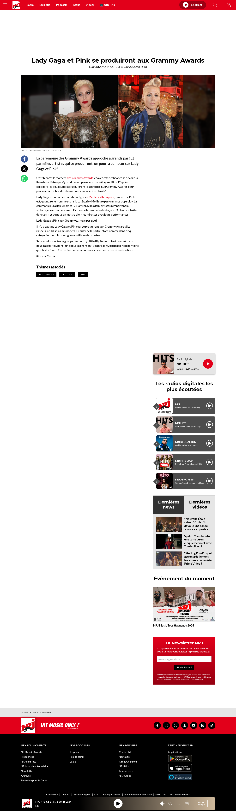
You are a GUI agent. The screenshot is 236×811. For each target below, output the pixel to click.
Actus (76, 4)
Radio (30, 4)
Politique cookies (112, 794)
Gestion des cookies (180, 794)
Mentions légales (82, 794)
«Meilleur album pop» (100, 197)
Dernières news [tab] (168, 504)
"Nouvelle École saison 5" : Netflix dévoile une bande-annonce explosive (196, 524)
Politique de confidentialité (138, 794)
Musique (44, 4)
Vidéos (90, 4)
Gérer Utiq (161, 794)
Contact (66, 794)
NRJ (177, 404)
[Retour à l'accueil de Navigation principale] (16, 5)
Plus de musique (201, 803)
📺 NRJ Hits (107, 4)
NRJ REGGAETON (185, 441)
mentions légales (174, 679)
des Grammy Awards (80, 178)
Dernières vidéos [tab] (199, 504)
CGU (96, 794)
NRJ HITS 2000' (184, 460)
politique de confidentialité (192, 679)
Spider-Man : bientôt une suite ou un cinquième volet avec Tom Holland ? (198, 541)
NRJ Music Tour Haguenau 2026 (173, 625)
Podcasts (61, 4)
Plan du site (52, 794)
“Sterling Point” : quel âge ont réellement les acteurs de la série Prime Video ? (198, 558)
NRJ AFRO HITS (184, 479)
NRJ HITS (183, 364)
